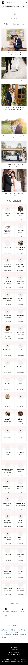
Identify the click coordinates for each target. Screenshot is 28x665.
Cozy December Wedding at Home (14, 81)
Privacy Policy (23, 661)
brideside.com (14, 18)
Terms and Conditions (15, 661)
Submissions (15, 652)
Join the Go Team (14, 654)
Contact (15, 650)
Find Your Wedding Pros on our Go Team (14, 6)
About (15, 647)
